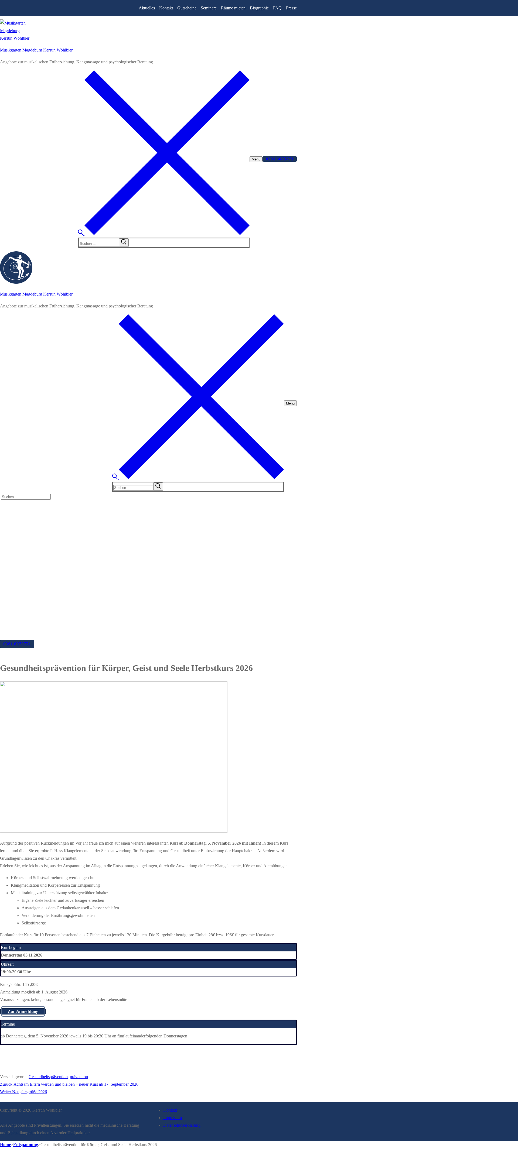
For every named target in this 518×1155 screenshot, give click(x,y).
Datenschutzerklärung (181, 1125)
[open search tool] (164, 233)
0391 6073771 (280, 159)
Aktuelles (147, 8)
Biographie (259, 8)
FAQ (277, 8)
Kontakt (166, 8)
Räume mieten (233, 8)
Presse (291, 8)
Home (5, 1144)
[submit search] (124, 242)
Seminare (209, 8)
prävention (79, 1076)
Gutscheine (186, 8)
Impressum (172, 1117)
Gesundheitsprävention (48, 1076)
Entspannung (25, 1144)
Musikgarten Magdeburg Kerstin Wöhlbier (36, 50)
